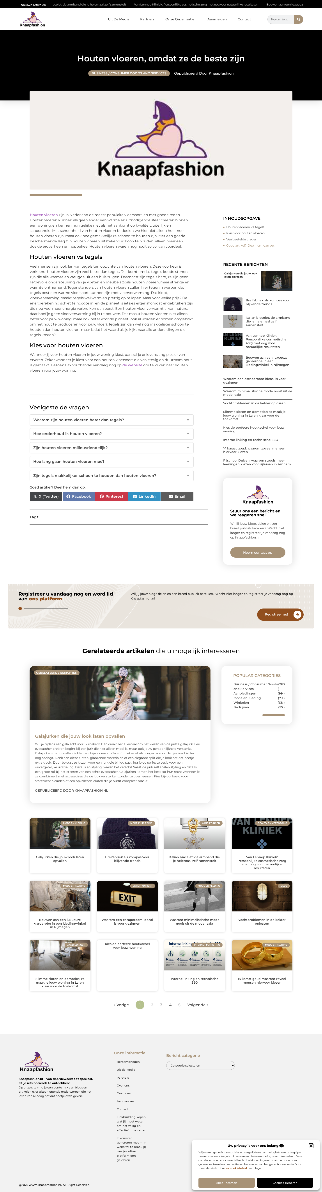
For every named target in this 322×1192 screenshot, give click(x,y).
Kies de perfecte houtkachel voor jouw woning (254, 429)
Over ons (123, 1085)
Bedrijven (241, 707)
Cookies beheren (285, 1183)
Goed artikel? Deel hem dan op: (250, 245)
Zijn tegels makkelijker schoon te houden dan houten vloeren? (111, 475)
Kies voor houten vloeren (245, 233)
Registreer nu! (276, 614)
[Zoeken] (298, 19)
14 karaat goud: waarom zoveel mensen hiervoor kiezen (254, 450)
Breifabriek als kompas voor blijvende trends (268, 302)
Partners (147, 19)
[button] (311, 1146)
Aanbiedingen (245, 693)
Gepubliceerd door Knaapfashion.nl (71, 790)
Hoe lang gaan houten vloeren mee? (111, 461)
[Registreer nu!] (297, 615)
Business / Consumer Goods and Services (129, 73)
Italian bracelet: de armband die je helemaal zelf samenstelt (268, 321)
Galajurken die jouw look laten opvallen (240, 275)
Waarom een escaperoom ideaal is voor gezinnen (254, 381)
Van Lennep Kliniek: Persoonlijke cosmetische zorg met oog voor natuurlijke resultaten (159, 4)
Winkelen (241, 703)
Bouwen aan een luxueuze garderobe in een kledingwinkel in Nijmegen (267, 361)
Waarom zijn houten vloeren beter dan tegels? (111, 420)
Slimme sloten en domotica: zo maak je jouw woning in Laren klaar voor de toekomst (254, 415)
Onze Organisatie (179, 19)
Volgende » (198, 1005)
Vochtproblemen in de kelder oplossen (254, 403)
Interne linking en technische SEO (250, 440)
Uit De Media (118, 19)
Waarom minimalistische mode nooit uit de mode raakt (257, 393)
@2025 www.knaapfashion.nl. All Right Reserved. (54, 1185)
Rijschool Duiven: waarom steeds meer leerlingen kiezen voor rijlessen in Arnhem (257, 462)
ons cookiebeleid (236, 1168)
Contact (244, 19)
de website (132, 365)
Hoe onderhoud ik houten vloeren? (111, 433)
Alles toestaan (226, 1183)
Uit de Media (126, 1069)
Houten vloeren (44, 215)
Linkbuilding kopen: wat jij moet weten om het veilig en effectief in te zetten (131, 1123)
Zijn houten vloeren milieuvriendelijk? (111, 448)
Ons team (124, 1093)
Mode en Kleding (247, 698)
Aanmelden (217, 19)
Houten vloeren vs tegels (245, 227)
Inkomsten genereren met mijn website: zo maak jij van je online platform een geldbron (131, 1149)
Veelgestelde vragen (241, 239)
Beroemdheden (128, 1061)
